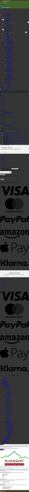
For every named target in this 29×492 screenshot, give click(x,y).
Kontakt (8, 82)
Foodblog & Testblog (10, 81)
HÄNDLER (3, 383)
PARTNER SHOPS (7, 70)
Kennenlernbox (9, 22)
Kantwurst (8, 19)
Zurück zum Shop (4, 48)
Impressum (8, 83)
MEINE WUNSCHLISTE (5, 442)
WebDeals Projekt (9, 71)
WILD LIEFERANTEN (5, 384)
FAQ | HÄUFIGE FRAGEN (6, 382)
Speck (8, 32)
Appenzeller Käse (9, 423)
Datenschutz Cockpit (3, 448)
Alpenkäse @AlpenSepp (10, 42)
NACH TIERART (7, 410)
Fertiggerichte (9, 37)
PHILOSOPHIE (7, 386)
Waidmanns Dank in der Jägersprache (7, 126)
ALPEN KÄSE (4, 421)
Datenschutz (9, 84)
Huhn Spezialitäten (9, 412)
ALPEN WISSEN (7, 61)
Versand (3, 4)
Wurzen (8, 33)
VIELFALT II (6, 21)
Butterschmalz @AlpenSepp (11, 425)
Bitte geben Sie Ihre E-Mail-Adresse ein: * (5, 168)
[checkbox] (6, 24)
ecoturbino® (9, 394)
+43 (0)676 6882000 (17, 182)
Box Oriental (9, 52)
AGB (8, 389)
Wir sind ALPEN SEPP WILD (11, 79)
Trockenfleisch (9, 17)
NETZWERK (6, 390)
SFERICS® (8, 392)
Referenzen (8, 75)
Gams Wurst (9, 15)
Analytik (7, 469)
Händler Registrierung (10, 56)
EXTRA (3, 427)
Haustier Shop (9, 69)
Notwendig (1, 469)
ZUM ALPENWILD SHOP (8, 74)
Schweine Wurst (9, 28)
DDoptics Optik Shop (10, 68)
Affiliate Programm (9, 58)
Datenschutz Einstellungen (9, 448)
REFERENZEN (4, 440)
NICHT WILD (4, 26)
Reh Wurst (8, 14)
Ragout (8, 23)
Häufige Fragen (9, 85)
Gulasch (8, 36)
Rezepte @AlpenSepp (10, 44)
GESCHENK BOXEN (8, 50)
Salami (8, 18)
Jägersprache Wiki (7, 439)
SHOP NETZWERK (7, 66)
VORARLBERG (7, 41)
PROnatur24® (9, 391)
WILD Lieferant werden (10, 57)
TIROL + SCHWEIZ (7, 39)
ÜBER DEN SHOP (5, 385)
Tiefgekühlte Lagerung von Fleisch (7, 113)
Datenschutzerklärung (2, 176)
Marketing (10, 469)
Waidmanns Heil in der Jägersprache (7, 125)
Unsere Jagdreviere (7, 437)
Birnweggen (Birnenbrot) (10, 47)
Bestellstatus (9, 76)
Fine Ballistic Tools (9, 72)
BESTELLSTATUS (5, 441)
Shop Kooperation (9, 59)
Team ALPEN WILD (10, 77)
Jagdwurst (8, 404)
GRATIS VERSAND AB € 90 (6, 7)
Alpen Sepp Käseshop (10, 67)
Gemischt (8, 29)
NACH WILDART (7, 13)
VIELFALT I (6, 413)
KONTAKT (3, 380)
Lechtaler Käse (9, 40)
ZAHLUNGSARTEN (5, 381)
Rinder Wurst (9, 27)
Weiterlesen (2, 94)
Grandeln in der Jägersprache (6, 87)
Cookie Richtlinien (15, 448)
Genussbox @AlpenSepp (10, 43)
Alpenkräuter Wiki (9, 64)
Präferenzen (4, 469)
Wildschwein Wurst (9, 16)
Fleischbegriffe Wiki (10, 63)
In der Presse (9, 80)
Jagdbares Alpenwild (10, 62)
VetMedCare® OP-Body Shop (11, 393)
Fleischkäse (8, 24)
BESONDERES (7, 46)
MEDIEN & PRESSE (7, 78)
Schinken (8, 35)
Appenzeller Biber (9, 48)
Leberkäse (8, 420)
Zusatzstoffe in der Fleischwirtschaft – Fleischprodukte (9, 112)
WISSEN (3, 60)
